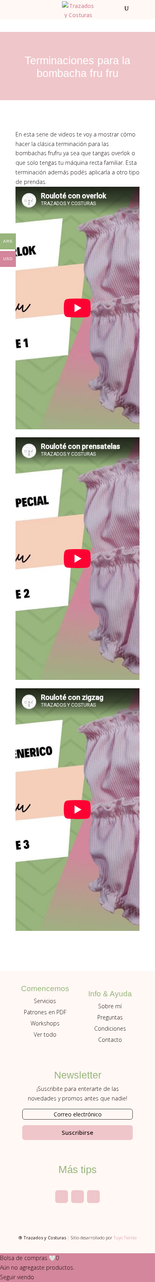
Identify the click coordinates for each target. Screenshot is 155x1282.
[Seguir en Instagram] (61, 1196)
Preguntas (110, 1017)
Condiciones (110, 1028)
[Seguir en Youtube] (77, 1196)
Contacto (110, 1039)
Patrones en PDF (45, 1012)
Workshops (45, 1023)
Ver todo (45, 1034)
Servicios (45, 1001)
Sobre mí (110, 1006)
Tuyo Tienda (125, 1238)
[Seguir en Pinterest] (93, 1196)
